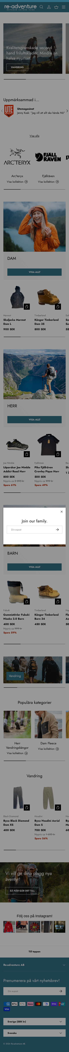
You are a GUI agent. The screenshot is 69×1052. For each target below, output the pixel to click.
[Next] (60, 926)
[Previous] (8, 926)
